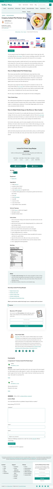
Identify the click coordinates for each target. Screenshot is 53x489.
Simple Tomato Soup (14, 290)
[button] (24, 151)
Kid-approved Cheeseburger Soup (17, 298)
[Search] (50, 5)
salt (15, 195)
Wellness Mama (17, 31)
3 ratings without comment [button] (26, 396)
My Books (16, 474)
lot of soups (19, 56)
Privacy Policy (22, 458)
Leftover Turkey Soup (14, 294)
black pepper (17, 197)
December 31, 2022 (15, 365)
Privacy (25, 466)
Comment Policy (33, 458)
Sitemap (15, 476)
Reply (9, 377)
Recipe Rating (11, 404)
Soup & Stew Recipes (10, 15)
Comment (10, 407)
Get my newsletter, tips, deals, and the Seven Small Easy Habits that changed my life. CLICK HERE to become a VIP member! (26, 1)
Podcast (5, 471)
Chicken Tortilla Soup (14, 296)
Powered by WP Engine (22, 486)
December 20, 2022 (15, 383)
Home (5, 466)
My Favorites (6, 473)
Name (9, 424)
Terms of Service (12, 458)
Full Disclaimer (17, 458)
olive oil (16, 184)
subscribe (34, 438)
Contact (15, 478)
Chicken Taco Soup (14, 292)
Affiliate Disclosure (27, 458)
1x (12, 172)
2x (14, 172)
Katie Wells (17, 336)
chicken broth (17, 190)
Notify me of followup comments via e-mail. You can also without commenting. (24, 439)
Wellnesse (18, 338)
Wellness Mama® (9, 486)
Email (9, 430)
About (5, 468)
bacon (16, 210)
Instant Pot (14, 178)
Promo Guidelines (27, 473)
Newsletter (16, 466)
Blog (22, 31)
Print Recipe (18, 166)
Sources (11, 305)
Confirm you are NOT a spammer (16, 446)
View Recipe (11, 50)
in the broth (41, 115)
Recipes (3, 15)
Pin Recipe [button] (35, 166)
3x (16, 172)
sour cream (20, 86)
